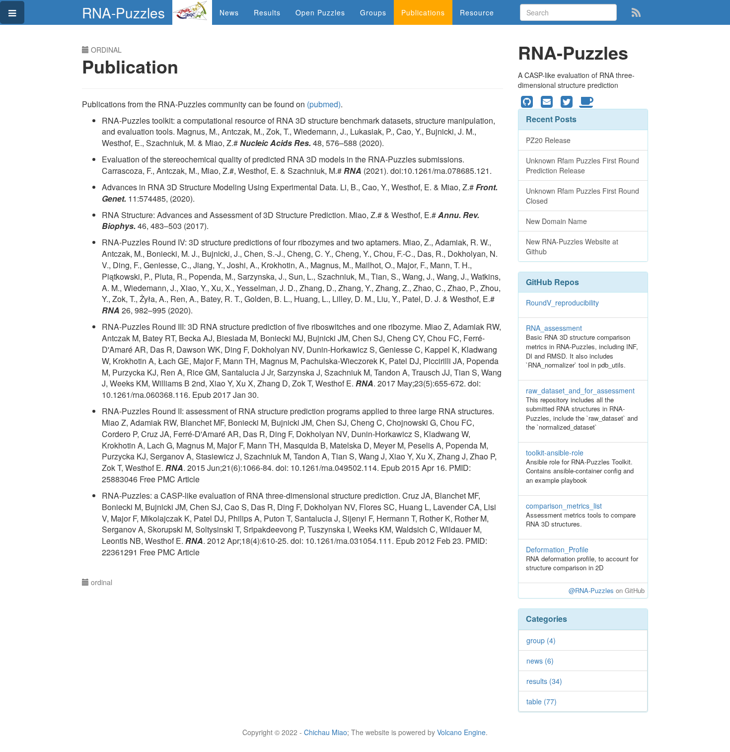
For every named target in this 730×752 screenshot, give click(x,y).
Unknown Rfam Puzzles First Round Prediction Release (582, 165)
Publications (423, 12)
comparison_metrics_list (564, 506)
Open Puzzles (320, 12)
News (229, 12)
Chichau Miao (325, 732)
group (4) (541, 640)
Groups (373, 12)
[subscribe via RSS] (636, 11)
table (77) (541, 701)
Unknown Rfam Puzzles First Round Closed (582, 196)
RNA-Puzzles (123, 12)
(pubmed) (324, 104)
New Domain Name (556, 221)
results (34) (544, 681)
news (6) (540, 661)
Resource (477, 12)
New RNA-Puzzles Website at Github (572, 246)
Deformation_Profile (557, 549)
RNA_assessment (554, 328)
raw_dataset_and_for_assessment (580, 390)
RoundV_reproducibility (562, 302)
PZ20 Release (548, 140)
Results (267, 12)
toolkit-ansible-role (555, 452)
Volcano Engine (461, 732)
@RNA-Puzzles (591, 590)
